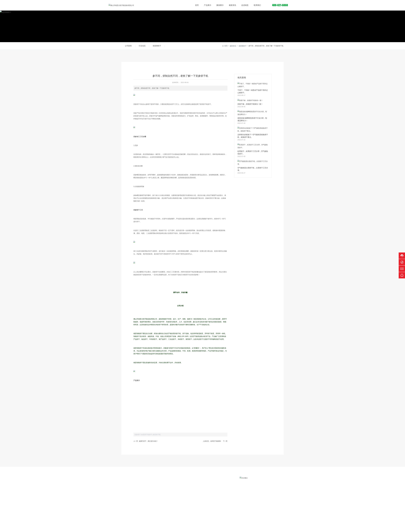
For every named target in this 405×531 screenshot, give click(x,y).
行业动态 (142, 46)
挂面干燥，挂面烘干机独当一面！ (250, 104)
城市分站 (187, 526)
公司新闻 (128, 46)
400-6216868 (251, 486)
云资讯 (193, 526)
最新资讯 (233, 46)
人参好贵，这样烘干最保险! (212, 441)
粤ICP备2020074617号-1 (266, 526)
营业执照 (180, 526)
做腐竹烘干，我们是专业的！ (148, 441)
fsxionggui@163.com (254, 493)
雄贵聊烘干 (157, 46)
